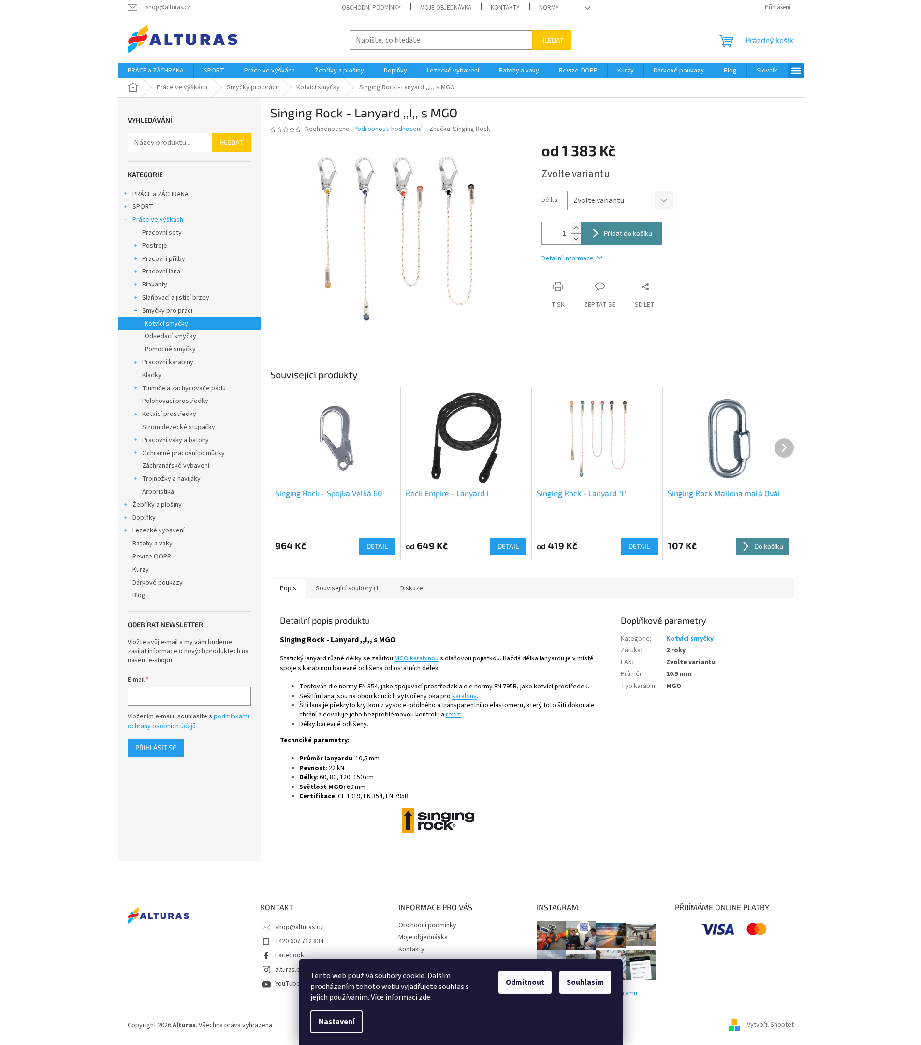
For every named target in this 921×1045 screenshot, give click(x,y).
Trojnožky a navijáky (171, 479)
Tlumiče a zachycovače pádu (184, 388)
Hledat (552, 40)
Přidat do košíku (628, 233)
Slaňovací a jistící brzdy (175, 297)
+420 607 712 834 (299, 941)
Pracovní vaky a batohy (175, 440)
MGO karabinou (417, 658)
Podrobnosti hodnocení (387, 129)
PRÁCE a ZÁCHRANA (160, 194)
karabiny (464, 696)
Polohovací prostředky (175, 401)
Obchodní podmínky (371, 7)
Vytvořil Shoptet (770, 1025)
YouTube (287, 983)
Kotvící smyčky (166, 324)
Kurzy (140, 569)
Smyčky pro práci (167, 310)
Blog (139, 595)
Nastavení (336, 1021)
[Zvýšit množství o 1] (576, 227)
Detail (377, 546)
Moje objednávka (445, 7)
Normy (549, 7)
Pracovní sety (162, 233)
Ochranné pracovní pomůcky (183, 453)
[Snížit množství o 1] (576, 238)
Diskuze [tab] (411, 588)
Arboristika (158, 492)
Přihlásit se (155, 748)
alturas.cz (289, 969)
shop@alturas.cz (299, 927)
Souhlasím (585, 982)
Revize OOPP (151, 556)
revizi (454, 714)
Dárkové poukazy (157, 582)
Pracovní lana (161, 271)
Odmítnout (525, 982)
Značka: (459, 129)
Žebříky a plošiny (157, 505)
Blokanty (154, 284)
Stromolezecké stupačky (178, 427)
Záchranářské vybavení (175, 466)
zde (424, 997)
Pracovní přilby (163, 259)
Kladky (151, 375)
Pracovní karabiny (167, 362)
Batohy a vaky (152, 543)
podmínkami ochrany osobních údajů (188, 721)
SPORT (142, 207)
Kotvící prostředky (169, 414)
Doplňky (144, 518)
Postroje (154, 246)
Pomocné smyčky (170, 349)
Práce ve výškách (157, 220)
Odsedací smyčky (170, 336)
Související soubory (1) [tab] (348, 588)
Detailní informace (567, 258)
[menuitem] (155, 70)
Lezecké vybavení (158, 530)
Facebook (289, 955)
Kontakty (505, 7)
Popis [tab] (288, 588)
